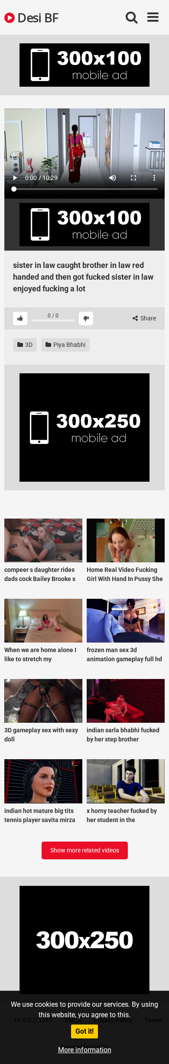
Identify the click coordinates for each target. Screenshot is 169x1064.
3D (28, 344)
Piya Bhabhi (68, 344)
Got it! (84, 1031)
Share (147, 318)
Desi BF (36, 17)
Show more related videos (84, 850)
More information (84, 1050)
